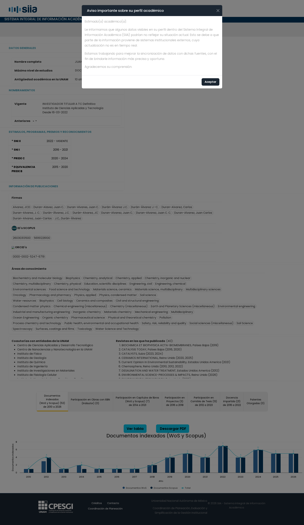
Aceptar (210, 82)
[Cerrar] (218, 10)
